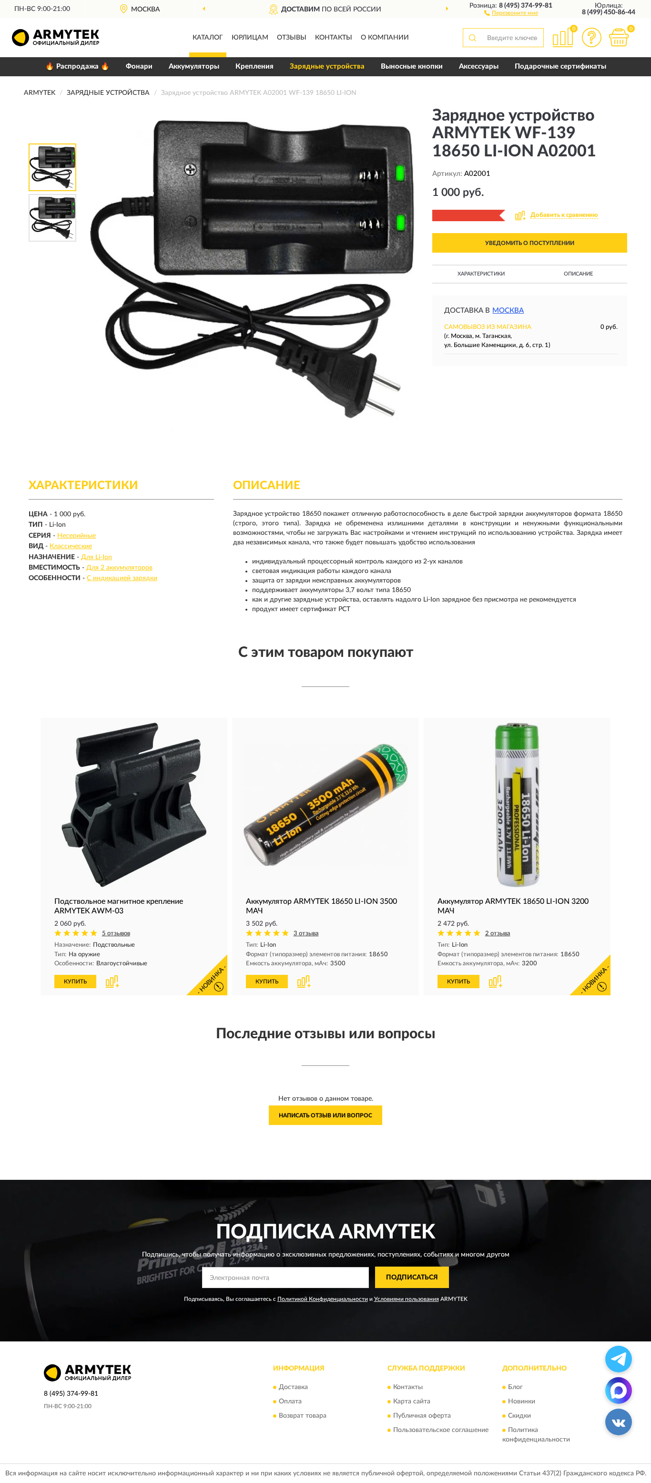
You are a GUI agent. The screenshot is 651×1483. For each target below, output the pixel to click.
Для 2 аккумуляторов (119, 567)
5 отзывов (116, 934)
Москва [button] (508, 310)
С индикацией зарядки (122, 578)
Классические (71, 546)
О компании (385, 37)
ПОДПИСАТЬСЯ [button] (412, 1277)
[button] (511, 12)
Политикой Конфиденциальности (322, 1299)
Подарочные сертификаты (560, 66)
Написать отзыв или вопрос (325, 1115)
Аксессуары (478, 66)
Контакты (333, 37)
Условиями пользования (406, 1299)
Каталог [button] (208, 37)
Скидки (519, 1415)
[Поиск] (472, 37)
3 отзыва (306, 934)
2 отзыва (497, 934)
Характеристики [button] (481, 273)
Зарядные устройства (327, 66)
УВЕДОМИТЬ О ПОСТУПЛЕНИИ (529, 243)
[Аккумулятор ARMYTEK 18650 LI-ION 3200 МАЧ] (517, 805)
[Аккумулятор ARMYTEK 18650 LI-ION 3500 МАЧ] (325, 805)
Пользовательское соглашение (440, 1430)
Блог (515, 1387)
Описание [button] (578, 273)
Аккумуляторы (194, 66)
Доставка (293, 1387)
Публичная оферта (422, 1415)
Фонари (139, 66)
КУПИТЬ (75, 981)
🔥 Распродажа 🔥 (77, 66)
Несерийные (76, 535)
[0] (618, 37)
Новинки (521, 1401)
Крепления (254, 66)
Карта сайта (411, 1401)
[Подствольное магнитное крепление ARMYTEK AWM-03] (134, 805)
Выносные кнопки (412, 66)
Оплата (290, 1401)
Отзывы (291, 37)
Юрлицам (250, 37)
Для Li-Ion (96, 557)
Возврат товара (302, 1415)
